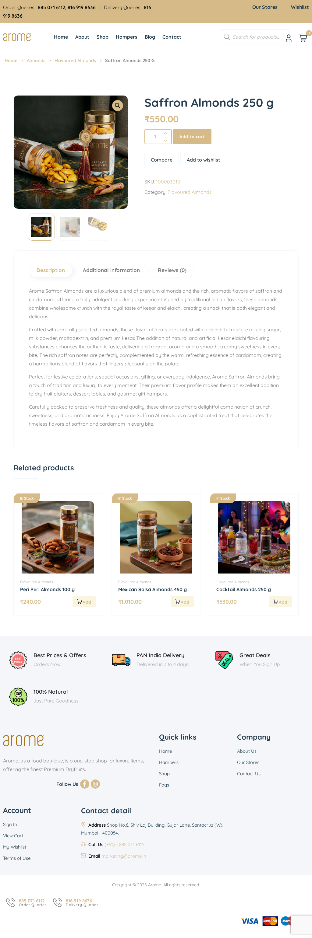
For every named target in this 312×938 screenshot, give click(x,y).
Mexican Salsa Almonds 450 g (152, 589)
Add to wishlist (203, 160)
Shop (164, 773)
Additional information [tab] (111, 270)
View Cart (13, 836)
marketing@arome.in (123, 856)
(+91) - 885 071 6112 (124, 844)
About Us (247, 751)
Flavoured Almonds (75, 60)
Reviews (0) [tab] (172, 270)
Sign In (10, 824)
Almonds (36, 60)
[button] (117, 105)
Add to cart (192, 136)
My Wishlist (14, 847)
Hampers (169, 762)
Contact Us (249, 773)
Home (11, 60)
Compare (161, 160)
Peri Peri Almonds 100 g (47, 589)
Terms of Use (16, 858)
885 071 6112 (32, 900)
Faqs (164, 785)
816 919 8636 (79, 900)
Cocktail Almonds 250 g (243, 589)
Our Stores (248, 762)
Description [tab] (51, 270)
